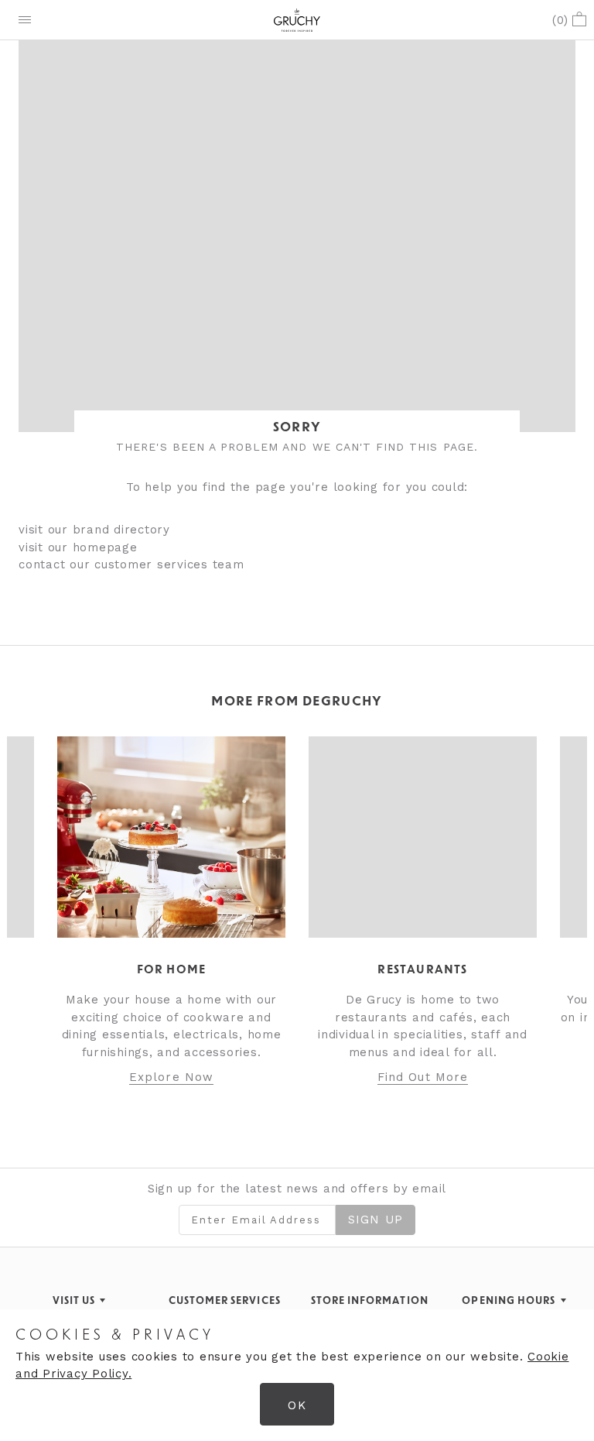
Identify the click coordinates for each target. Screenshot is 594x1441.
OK (297, 1405)
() (560, 20)
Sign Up (375, 1220)
